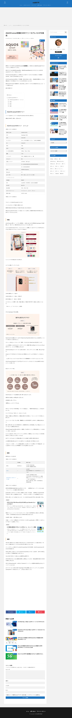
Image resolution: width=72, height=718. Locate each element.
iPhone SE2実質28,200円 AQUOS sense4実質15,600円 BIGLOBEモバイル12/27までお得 (30, 646)
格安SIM (32, 38)
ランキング (63, 171)
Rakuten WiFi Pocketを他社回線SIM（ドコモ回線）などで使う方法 (62, 87)
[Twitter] (21, 612)
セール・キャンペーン (54, 110)
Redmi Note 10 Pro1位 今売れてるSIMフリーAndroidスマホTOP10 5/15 (31, 630)
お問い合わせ (39, 5)
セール (52, 168)
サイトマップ (34, 5)
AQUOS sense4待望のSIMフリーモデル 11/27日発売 (21, 25)
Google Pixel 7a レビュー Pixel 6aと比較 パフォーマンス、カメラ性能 (63, 117)
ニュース (10, 25)
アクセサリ (59, 163)
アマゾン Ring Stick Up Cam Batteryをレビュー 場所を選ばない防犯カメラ (63, 80)
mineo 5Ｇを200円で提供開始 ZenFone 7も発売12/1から (30, 653)
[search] (66, 32)
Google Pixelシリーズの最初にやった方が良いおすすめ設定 (62, 73)
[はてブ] (30, 612)
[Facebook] (11, 612)
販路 (9, 103)
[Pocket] (40, 612)
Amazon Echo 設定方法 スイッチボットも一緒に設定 (63, 67)
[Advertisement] (36, 16)
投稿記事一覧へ (58, 51)
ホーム (21, 5)
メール (7, 685)
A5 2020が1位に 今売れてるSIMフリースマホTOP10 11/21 (31, 621)
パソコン (58, 171)
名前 (7, 680)
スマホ (27, 38)
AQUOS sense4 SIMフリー (12, 97)
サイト (7, 690)
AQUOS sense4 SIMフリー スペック (15, 99)
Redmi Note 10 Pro (61, 161)
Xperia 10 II (53, 163)
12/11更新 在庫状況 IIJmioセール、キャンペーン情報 (62, 111)
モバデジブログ (39, 713)
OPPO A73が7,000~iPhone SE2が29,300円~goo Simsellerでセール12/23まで (21, 503)
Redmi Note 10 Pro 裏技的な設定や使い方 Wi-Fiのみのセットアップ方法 (62, 94)
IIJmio (7, 470)
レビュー (56, 129)
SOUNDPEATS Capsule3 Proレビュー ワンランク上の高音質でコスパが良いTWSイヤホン (63, 132)
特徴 (9, 101)
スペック (24, 38)
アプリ (64, 163)
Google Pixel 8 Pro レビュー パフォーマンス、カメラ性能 (63, 105)
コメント (8, 669)
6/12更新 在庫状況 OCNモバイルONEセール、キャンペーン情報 (21, 527)
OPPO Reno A (53, 161)
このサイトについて (26, 5)
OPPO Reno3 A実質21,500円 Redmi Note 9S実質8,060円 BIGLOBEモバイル (30, 638)
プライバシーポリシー (47, 5)
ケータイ (52, 166)
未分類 (58, 173)
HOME (6, 25)
